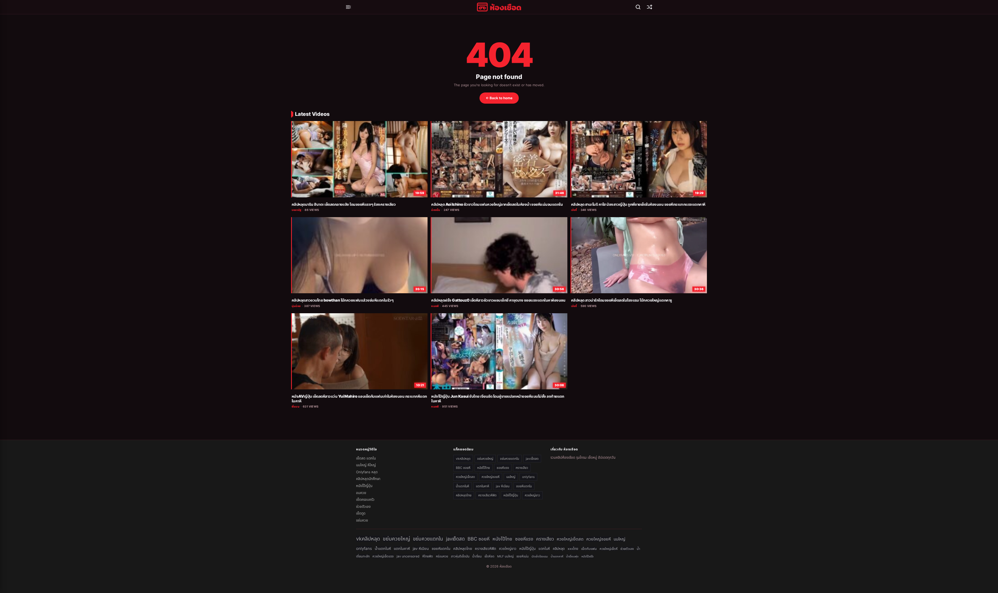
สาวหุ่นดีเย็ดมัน (460, 556)
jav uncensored (408, 556)
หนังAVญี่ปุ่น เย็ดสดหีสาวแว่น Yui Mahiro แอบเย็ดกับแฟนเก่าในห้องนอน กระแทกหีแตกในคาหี (359, 398)
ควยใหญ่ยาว (532, 495)
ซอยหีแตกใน (524, 486)
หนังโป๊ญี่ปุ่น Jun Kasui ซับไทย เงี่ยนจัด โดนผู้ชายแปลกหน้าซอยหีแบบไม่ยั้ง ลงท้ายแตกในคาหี (497, 398)
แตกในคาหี (482, 486)
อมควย (361, 493)
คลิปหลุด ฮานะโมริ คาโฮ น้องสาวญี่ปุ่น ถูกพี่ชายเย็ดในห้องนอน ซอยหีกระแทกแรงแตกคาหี (638, 204)
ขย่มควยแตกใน (509, 459)
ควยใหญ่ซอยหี (491, 477)
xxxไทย (573, 549)
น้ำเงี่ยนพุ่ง (572, 556)
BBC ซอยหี (463, 468)
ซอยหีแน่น (522, 556)
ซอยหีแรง (503, 468)
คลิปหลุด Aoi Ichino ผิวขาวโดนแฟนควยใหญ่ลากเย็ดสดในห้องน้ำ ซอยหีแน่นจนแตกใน (497, 204)
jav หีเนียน (502, 486)
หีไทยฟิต (427, 556)
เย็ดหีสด (489, 556)
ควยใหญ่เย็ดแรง (383, 556)
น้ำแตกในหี (462, 486)
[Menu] (348, 7)
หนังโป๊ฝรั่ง (587, 556)
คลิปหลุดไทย (463, 495)
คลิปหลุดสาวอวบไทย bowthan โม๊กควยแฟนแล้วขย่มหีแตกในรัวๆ (342, 300)
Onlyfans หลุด (367, 472)
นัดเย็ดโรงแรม (539, 556)
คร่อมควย (442, 556)
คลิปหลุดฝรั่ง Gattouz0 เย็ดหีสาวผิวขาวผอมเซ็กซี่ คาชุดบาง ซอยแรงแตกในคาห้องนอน (498, 300)
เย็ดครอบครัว (365, 499)
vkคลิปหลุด (463, 459)
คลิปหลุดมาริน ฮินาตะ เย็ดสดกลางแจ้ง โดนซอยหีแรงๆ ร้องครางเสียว (344, 204)
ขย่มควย (362, 520)
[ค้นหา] (638, 7)
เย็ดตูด (360, 513)
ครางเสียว (522, 468)
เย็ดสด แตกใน (366, 458)
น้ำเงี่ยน (477, 556)
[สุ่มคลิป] (649, 7)
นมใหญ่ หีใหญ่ (366, 465)
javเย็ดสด (532, 459)
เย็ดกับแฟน (589, 549)
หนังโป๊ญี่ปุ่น (364, 486)
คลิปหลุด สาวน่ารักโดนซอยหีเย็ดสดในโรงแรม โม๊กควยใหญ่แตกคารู (621, 300)
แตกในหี (544, 549)
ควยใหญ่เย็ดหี (609, 549)
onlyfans (528, 477)
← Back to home (499, 98)
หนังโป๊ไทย (483, 468)
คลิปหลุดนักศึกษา (368, 479)
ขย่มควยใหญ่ (485, 459)
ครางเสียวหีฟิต (487, 495)
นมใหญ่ (510, 477)
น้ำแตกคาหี (557, 556)
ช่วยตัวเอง (363, 506)
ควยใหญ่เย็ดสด (465, 477)
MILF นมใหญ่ (505, 556)
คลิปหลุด (559, 549)
